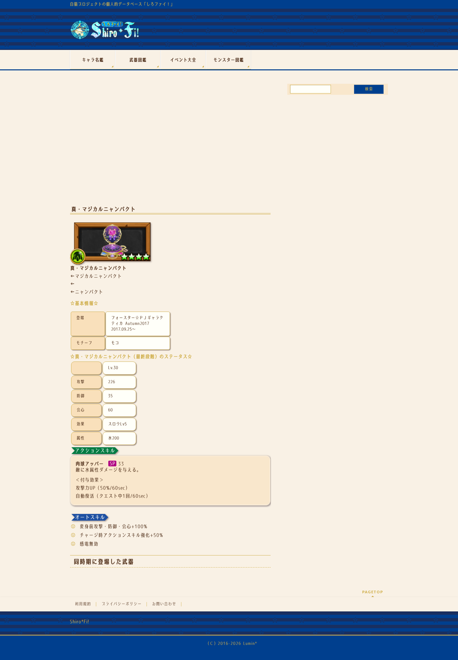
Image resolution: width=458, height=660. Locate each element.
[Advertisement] (170, 147)
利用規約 (83, 604)
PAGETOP (372, 592)
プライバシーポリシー (121, 604)
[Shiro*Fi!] (104, 32)
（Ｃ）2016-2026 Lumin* (231, 643)
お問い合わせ (164, 604)
